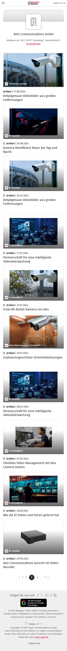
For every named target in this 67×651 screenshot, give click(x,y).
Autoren (52, 617)
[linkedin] (55, 595)
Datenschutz (39, 613)
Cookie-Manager (16, 610)
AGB (28, 610)
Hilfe (34, 610)
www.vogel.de (41, 637)
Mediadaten (25, 613)
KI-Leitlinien (41, 617)
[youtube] (46, 595)
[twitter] (41, 595)
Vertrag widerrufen (48, 610)
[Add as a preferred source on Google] (33, 603)
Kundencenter (11, 613)
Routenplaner (33, 43)
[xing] (50, 595)
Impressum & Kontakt (22, 617)
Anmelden (59, 3)
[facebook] (37, 595)
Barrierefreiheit (55, 613)
